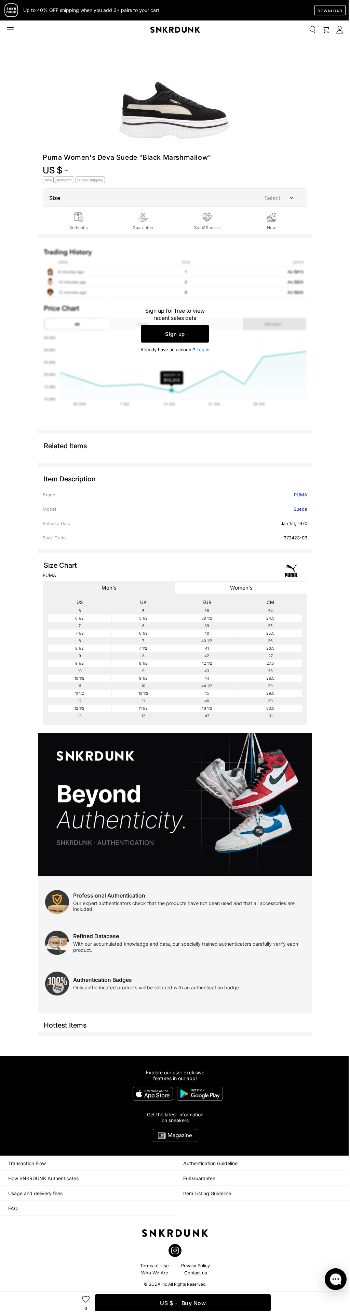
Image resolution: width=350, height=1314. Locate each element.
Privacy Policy (195, 1265)
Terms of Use (154, 1265)
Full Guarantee (199, 1178)
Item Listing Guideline (207, 1193)
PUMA (300, 494)
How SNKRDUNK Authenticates (43, 1178)
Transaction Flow (27, 1163)
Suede (300, 509)
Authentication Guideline (210, 1163)
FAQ (13, 1208)
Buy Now (183, 1303)
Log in (203, 349)
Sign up (175, 334)
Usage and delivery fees (35, 1193)
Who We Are (154, 1272)
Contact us (195, 1272)
